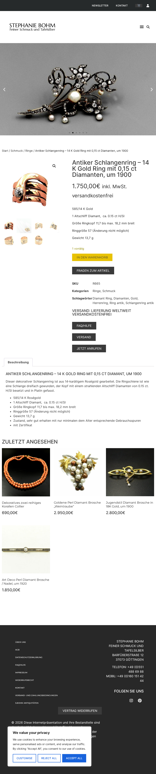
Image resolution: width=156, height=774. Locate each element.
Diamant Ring (102, 298)
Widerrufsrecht (24, 680)
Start (5, 150)
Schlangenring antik (140, 303)
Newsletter (100, 5)
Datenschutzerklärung (28, 657)
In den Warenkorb (92, 257)
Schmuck (17, 150)
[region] (49, 746)
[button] (141, 26)
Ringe (29, 150)
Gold (134, 298)
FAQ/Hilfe (20, 665)
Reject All (49, 758)
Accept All (74, 758)
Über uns (20, 642)
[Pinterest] (140, 700)
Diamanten (121, 298)
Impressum (21, 672)
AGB (17, 650)
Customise (24, 758)
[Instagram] (131, 700)
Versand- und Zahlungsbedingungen (36, 695)
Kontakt (122, 5)
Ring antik (117, 303)
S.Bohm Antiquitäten (26, 703)
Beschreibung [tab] (18, 362)
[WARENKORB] (138, 5)
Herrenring (100, 303)
